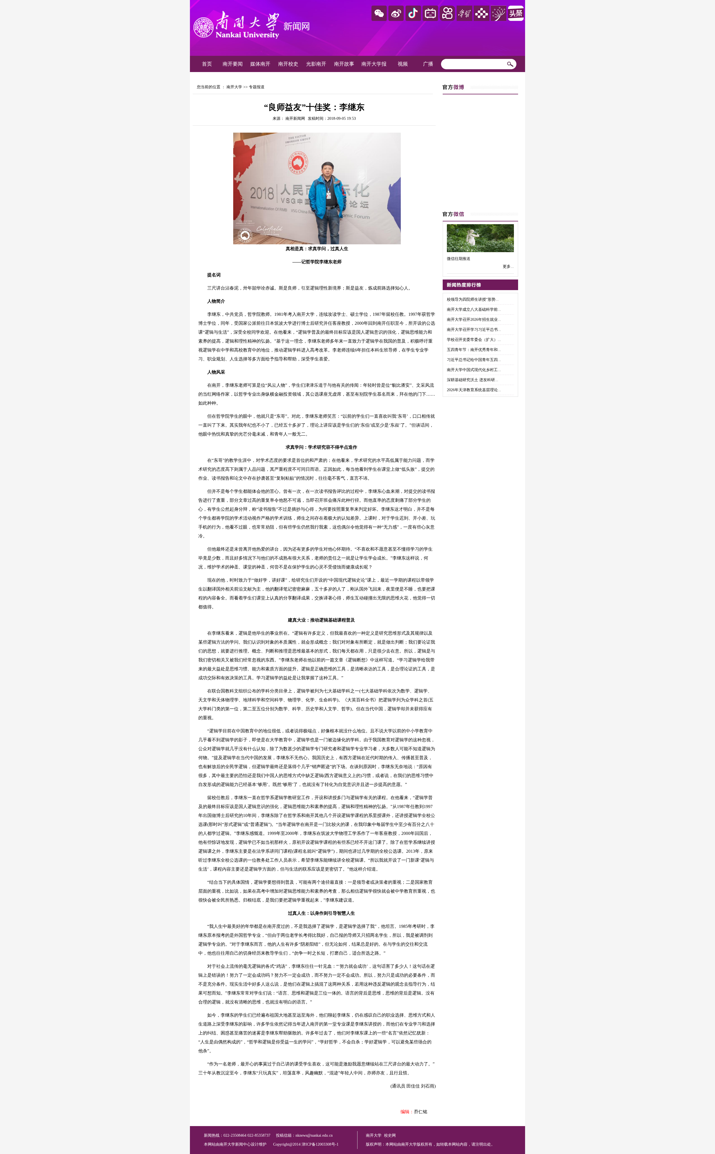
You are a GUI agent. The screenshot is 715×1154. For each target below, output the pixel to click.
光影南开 (316, 64)
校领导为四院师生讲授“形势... (473, 299)
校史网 (390, 1135)
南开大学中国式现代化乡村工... (474, 370)
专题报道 (256, 87)
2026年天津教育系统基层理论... (474, 390)
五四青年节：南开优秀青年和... (474, 350)
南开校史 (288, 64)
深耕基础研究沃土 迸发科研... (472, 380)
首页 (207, 64)
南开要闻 (233, 64)
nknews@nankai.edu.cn (314, 1135)
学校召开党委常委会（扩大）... (474, 340)
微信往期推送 (458, 259)
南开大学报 (374, 64)
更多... (508, 266)
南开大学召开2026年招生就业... (474, 319)
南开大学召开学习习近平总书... (474, 330)
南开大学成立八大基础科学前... (474, 309)
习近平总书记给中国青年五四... (474, 360)
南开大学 (234, 87)
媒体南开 (260, 64)
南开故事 (344, 64)
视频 (403, 64)
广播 (428, 64)
